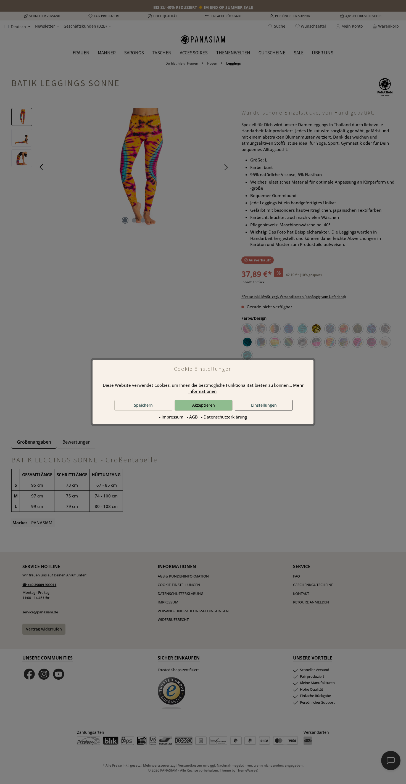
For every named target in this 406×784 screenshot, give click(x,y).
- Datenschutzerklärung (224, 417)
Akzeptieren (203, 405)
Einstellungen (264, 405)
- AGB (193, 417)
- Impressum (171, 417)
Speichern (143, 405)
